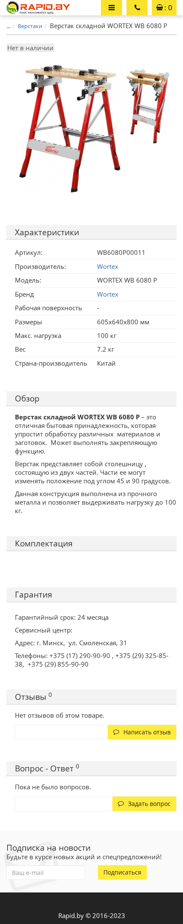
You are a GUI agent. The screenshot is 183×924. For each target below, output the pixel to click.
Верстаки (30, 26)
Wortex (107, 294)
